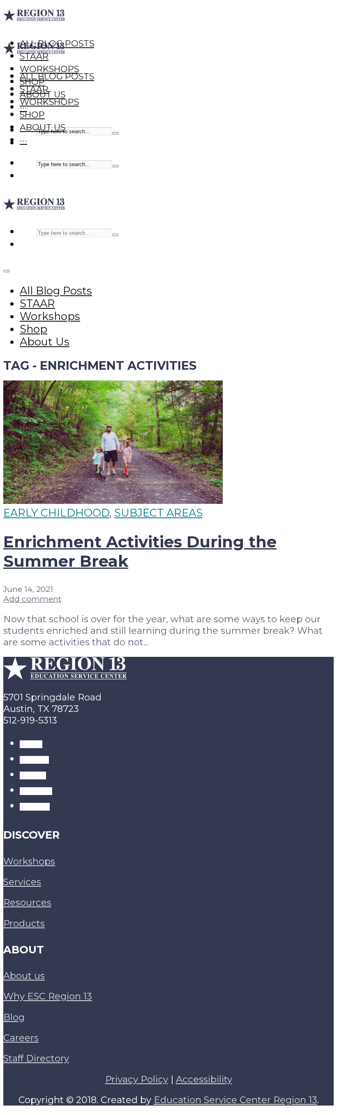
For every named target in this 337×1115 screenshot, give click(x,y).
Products (24, 923)
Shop (32, 114)
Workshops (49, 102)
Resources (27, 902)
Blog (14, 1017)
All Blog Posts (57, 76)
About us (24, 975)
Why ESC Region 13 (47, 996)
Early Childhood (56, 512)
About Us (42, 127)
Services (22, 882)
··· (23, 140)
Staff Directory (36, 1058)
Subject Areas (158, 512)
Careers (21, 1037)
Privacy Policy (136, 1079)
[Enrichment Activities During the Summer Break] (113, 500)
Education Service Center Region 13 (235, 1100)
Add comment (32, 599)
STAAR (34, 89)
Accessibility (204, 1079)
